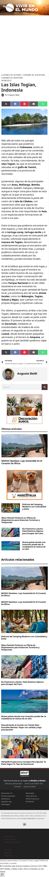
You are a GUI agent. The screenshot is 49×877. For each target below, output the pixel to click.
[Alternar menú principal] (44, 7)
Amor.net (8, 850)
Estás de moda (10, 839)
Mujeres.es (8, 855)
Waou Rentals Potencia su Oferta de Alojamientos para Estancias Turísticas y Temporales (20, 520)
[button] (25, 824)
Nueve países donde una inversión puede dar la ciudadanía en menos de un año (33, 545)
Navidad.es (5, 799)
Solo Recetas (9, 836)
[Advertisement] (24, 43)
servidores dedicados (28, 818)
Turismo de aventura (34, 75)
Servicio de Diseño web (34, 784)
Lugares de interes (11, 75)
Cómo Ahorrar (31, 796)
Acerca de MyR (29, 786)
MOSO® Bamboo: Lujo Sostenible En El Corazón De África (21, 462)
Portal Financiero (32, 799)
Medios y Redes (38, 780)
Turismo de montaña (12, 78)
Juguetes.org (6, 801)
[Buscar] (45, 387)
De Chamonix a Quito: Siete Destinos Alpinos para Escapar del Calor (32, 531)
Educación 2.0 (6, 793)
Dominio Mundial (8, 796)
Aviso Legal (33, 861)
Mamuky (7, 853)
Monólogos (5, 804)
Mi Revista (30, 801)
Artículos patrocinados (13, 784)
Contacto (17, 786)
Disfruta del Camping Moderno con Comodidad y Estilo (34, 506)
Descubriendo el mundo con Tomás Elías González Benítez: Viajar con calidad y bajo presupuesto (21, 727)
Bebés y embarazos (12, 842)
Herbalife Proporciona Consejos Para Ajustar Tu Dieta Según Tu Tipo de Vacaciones (23, 762)
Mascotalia (30, 793)
